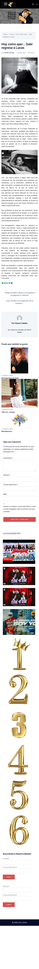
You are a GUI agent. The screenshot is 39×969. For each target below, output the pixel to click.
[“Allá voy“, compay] (19, 393)
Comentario (8, 458)
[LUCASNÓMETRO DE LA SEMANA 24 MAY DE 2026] (19, 597)
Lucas (12, 34)
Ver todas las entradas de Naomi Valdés (19, 331)
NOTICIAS (31, 52)
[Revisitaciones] (19, 420)
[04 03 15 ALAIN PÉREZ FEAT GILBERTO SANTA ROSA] (19, 759)
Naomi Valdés (9, 52)
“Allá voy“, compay (8, 412)
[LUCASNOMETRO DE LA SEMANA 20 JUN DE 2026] (19, 576)
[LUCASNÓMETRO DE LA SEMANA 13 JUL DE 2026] (19, 552)
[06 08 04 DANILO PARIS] (19, 830)
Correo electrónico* (10, 867)
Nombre (6, 475)
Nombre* (6, 858)
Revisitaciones (6, 431)
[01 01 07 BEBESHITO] (19, 654)
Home (5, 34)
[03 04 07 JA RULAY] (19, 724)
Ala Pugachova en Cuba (10, 378)
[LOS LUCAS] (8, 4)
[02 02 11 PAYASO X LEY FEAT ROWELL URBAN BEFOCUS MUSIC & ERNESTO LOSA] (19, 689)
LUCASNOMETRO (11, 533)
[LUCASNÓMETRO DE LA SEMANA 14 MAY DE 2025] (19, 622)
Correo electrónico (10, 484)
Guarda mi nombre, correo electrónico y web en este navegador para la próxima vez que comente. (19, 508)
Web (4, 494)
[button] (33, 4)
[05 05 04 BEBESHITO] (19, 795)
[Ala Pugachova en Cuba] (19, 360)
